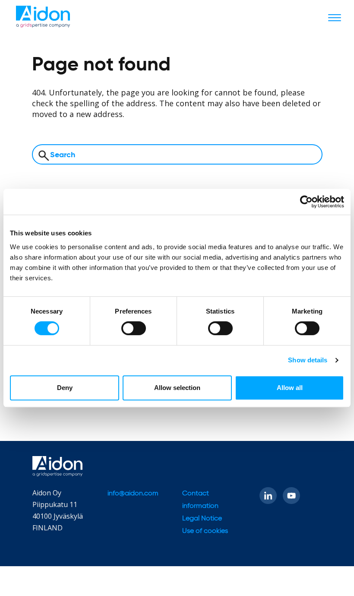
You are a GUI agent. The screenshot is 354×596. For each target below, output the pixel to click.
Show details (307, 360)
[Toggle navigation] (334, 17)
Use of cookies (205, 531)
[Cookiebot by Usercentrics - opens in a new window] (306, 201)
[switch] (133, 328)
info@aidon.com (132, 493)
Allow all (290, 387)
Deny (65, 387)
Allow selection (177, 387)
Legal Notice (202, 518)
